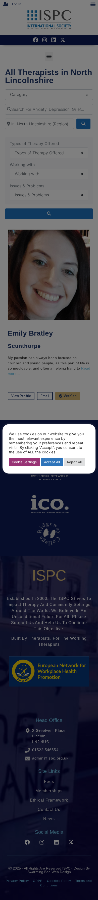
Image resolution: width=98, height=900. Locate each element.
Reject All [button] (74, 462)
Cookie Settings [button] (24, 462)
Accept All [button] (52, 462)
